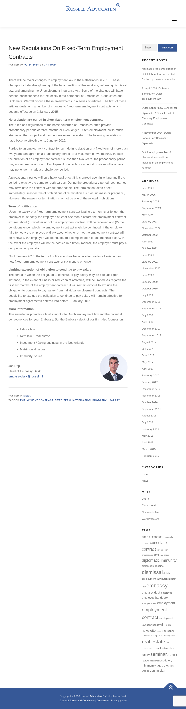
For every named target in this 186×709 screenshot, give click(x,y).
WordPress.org (150, 518)
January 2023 (150, 221)
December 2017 (151, 328)
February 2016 (150, 429)
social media (155, 661)
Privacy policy (119, 700)
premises (146, 635)
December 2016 (151, 388)
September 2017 (151, 335)
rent (167, 642)
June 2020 (148, 275)
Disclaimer (103, 700)
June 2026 (148, 188)
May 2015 (147, 435)
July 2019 (147, 295)
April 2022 (147, 241)
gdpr (149, 625)
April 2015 (147, 442)
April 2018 (147, 321)
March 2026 (149, 194)
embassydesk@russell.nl (26, 376)
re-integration (169, 635)
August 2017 (149, 342)
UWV (166, 665)
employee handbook (155, 597)
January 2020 (150, 281)
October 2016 (150, 402)
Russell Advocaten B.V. (94, 696)
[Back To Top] (170, 687)
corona (160, 550)
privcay (154, 635)
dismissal (152, 572)
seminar (158, 654)
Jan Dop (50, 65)
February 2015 (150, 455)
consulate (158, 542)
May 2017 (147, 362)
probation (100, 400)
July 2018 (147, 315)
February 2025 (150, 201)
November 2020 (151, 268)
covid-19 (158, 554)
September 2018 (151, 308)
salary (115, 400)
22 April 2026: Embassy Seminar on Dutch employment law (155, 93)
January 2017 (150, 382)
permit (160, 631)
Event (145, 474)
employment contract (36, 400)
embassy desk (151, 592)
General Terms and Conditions (77, 700)
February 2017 (150, 375)
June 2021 (148, 255)
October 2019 (150, 288)
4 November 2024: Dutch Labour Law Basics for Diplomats (156, 138)
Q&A (160, 635)
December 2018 (151, 301)
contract (149, 549)
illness (166, 624)
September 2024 (151, 208)
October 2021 (150, 248)
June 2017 (148, 355)
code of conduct (152, 536)
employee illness (149, 603)
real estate (153, 641)
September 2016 (151, 409)
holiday (156, 625)
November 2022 (151, 228)
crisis (166, 555)
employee (166, 592)
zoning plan (157, 670)
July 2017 (147, 348)
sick (169, 655)
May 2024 (147, 214)
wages (145, 670)
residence (147, 648)
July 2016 (147, 422)
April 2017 (147, 368)
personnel (169, 631)
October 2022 (150, 234)
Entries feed (149, 505)
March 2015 (149, 449)
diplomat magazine (153, 566)
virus (172, 666)
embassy (157, 586)
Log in (145, 498)
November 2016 (151, 395)
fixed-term (63, 400)
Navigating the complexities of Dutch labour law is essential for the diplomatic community (159, 74)
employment (166, 603)
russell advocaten (164, 648)
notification (81, 400)
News (27, 396)
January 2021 (150, 261)
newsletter (149, 630)
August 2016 (149, 415)
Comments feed (151, 512)
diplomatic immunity (159, 560)
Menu (174, 20)
